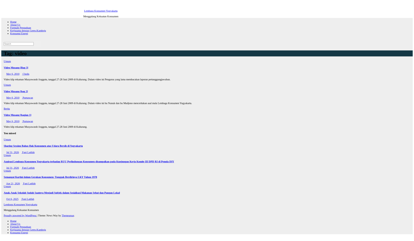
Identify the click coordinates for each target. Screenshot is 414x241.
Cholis (25, 74)
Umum (7, 61)
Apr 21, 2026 (13, 183)
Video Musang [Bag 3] (16, 67)
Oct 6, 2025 (12, 199)
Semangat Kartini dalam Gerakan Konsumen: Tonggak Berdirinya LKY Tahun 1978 (50, 177)
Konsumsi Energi (19, 33)
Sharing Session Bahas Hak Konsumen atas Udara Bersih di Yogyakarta (43, 146)
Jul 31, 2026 (12, 152)
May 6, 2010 (12, 74)
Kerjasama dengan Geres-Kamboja (28, 30)
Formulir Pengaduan (20, 27)
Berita (7, 108)
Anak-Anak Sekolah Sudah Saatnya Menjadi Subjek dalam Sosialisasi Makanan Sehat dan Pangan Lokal (62, 192)
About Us (15, 24)
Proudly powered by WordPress (20, 215)
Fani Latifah (28, 152)
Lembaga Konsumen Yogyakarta (101, 11)
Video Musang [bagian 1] (17, 115)
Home (13, 22)
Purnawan (27, 97)
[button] (5, 39)
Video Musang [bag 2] (16, 91)
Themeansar (68, 215)
